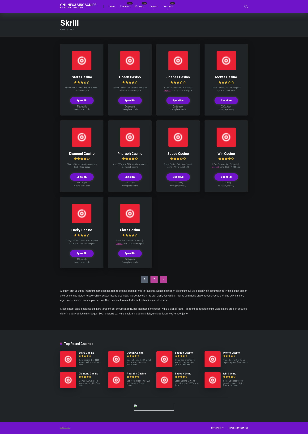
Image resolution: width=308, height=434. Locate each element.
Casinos (140, 6)
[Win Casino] (226, 145)
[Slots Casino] (130, 222)
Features (125, 6)
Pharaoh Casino (129, 154)
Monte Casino (226, 77)
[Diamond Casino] (81, 145)
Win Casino (226, 154)
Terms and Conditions (238, 428)
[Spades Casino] (178, 69)
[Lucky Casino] (81, 222)
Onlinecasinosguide (78, 5)
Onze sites (65, 427)
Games (154, 6)
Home (111, 6)
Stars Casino (82, 77)
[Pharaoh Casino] (130, 145)
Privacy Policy (217, 428)
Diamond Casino (82, 154)
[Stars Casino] (81, 69)
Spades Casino (178, 77)
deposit (167, 90)
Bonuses (168, 6)
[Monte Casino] (226, 69)
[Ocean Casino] (130, 69)
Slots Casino (130, 230)
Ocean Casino (130, 77)
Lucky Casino (81, 230)
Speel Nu (82, 100)
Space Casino (178, 154)
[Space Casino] (178, 145)
